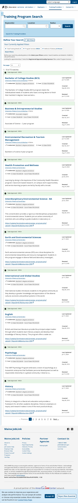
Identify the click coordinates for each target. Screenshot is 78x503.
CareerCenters (62, 447)
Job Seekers (29, 7)
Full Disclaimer (20, 475)
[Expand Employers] (46, 7)
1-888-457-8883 (62, 443)
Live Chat (60, 449)
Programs (7, 455)
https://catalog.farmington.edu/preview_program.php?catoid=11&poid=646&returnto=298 (26, 340)
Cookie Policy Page (25, 500)
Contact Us (70, 7)
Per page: (6, 65)
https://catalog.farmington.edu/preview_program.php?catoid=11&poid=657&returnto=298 (26, 301)
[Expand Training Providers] (63, 7)
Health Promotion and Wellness (22, 165)
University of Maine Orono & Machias (16, 80)
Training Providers (55, 7)
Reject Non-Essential (66, 496)
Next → (56, 419)
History (9, 386)
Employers (41, 7)
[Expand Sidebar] (2, 14)
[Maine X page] (72, 429)
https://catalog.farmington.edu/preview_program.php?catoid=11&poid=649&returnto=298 (26, 412)
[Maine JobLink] (9, 7)
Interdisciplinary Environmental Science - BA (28, 198)
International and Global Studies (22, 275)
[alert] (39, 73)
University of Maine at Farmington (15, 168)
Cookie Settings (27, 453)
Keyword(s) (9, 23)
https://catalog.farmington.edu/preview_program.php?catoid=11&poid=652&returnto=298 (26, 224)
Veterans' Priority (27, 447)
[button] (16, 34)
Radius (53, 23)
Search (67, 26)
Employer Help (8, 449)
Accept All (50, 496)
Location (31, 23)
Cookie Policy (26, 451)
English (9, 314)
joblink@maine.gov (63, 445)
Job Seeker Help (9, 447)
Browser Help (8, 451)
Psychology (11, 352)
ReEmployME (44, 445)
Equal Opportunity (27, 445)
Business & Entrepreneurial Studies (23, 108)
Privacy (24, 443)
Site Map (7, 457)
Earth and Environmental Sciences (23, 237)
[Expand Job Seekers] (34, 7)
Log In (75, 2)
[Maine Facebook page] (68, 429)
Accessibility (25, 449)
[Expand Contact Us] (75, 7)
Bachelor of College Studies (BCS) (22, 78)
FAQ (5, 445)
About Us (7, 443)
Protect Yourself (9, 453)
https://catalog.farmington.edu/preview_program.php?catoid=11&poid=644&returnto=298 (26, 263)
